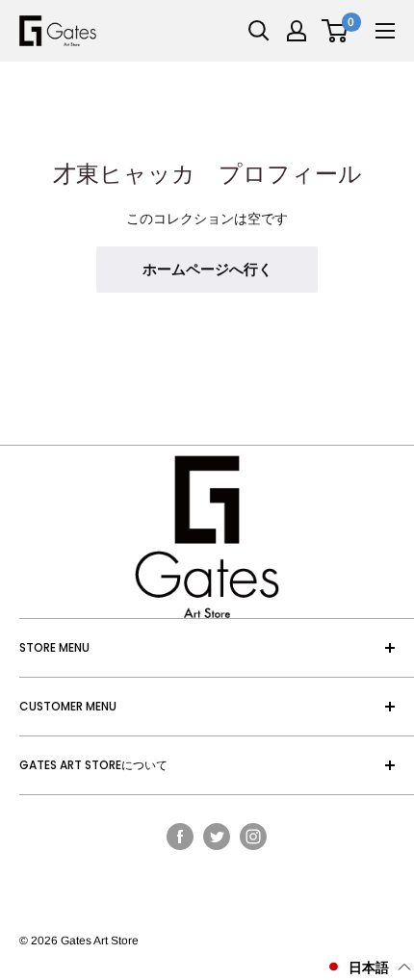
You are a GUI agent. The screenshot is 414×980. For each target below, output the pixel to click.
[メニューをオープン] (385, 31)
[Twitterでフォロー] (216, 835)
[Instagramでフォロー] (253, 835)
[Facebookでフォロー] (180, 835)
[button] (368, 967)
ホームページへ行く (207, 269)
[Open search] (259, 30)
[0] (335, 30)
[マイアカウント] (296, 30)
